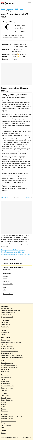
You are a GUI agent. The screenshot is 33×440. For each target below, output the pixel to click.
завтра (5, 278)
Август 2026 (7, 281)
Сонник (3, 433)
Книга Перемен (5, 398)
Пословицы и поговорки (8, 421)
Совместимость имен (7, 353)
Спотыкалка (4, 411)
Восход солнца (5, 381)
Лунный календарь (9, 259)
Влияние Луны (8, 294)
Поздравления (5, 324)
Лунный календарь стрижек (12, 263)
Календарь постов (6, 315)
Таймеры (4, 390)
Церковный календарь (8, 312)
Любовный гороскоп (7, 346)
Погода (3, 379)
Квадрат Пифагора (7, 400)
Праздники (4, 322)
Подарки (3, 427)
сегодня (5, 276)
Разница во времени (7, 386)
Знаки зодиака (5, 340)
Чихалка (3, 402)
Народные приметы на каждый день (12, 416)
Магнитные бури (6, 377)
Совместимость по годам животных (12, 357)
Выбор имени (5, 332)
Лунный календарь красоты (9, 367)
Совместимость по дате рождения (11, 355)
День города (5, 327)
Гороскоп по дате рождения (9, 351)
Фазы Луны (7, 273)
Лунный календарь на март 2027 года (12, 252)
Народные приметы (7, 418)
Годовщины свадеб (7, 317)
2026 (4, 287)
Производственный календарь (10, 310)
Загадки (3, 423)
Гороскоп (4, 344)
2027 (4, 290)
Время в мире (5, 383)
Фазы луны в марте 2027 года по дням (13, 250)
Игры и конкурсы (6, 425)
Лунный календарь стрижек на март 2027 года (15, 254)
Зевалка (3, 409)
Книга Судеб (5, 395)
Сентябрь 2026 (8, 284)
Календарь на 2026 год (8, 308)
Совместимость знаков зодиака (11, 342)
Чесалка (3, 404)
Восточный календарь (8, 348)
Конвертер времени (7, 388)
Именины (4, 334)
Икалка (3, 406)
